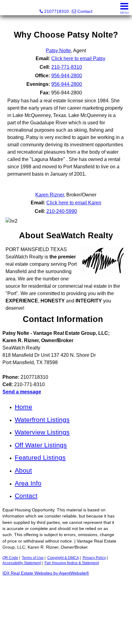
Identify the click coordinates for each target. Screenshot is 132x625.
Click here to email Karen (73, 202)
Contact (26, 495)
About (23, 470)
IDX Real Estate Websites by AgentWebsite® (45, 573)
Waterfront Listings (42, 419)
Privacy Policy (94, 558)
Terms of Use (33, 558)
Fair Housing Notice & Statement (72, 563)
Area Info (28, 483)
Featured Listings (40, 457)
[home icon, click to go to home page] (7, 8)
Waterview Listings (42, 432)
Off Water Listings (41, 444)
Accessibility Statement (21, 563)
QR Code (10, 558)
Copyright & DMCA (63, 558)
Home (23, 406)
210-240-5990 (61, 211)
